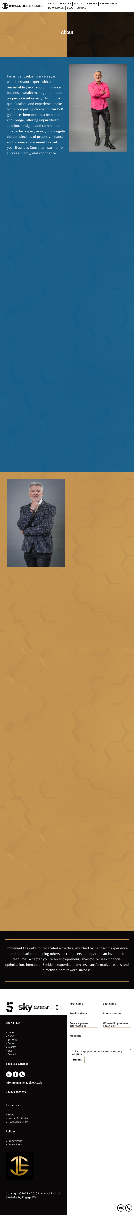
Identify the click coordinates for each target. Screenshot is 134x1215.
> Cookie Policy (14, 1144)
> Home (10, 1032)
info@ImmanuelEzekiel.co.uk (24, 1082)
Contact (82, 8)
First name (76, 1003)
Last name (109, 1003)
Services (65, 3)
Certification (108, 3)
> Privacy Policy (14, 1141)
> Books (10, 1043)
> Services (11, 1039)
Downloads (56, 8)
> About (10, 1036)
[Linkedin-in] (9, 1074)
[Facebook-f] (15, 1074)
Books (78, 3)
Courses (91, 3)
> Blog (9, 1050)
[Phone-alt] (22, 1074)
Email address (79, 1013)
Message (75, 1035)
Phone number (112, 1013)
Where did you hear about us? (115, 1024)
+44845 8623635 (16, 1092)
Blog (70, 8)
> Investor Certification (17, 1118)
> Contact (11, 1054)
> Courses (11, 1047)
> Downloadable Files (17, 1122)
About (52, 3)
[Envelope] (120, 1208)
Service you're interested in (79, 1024)
